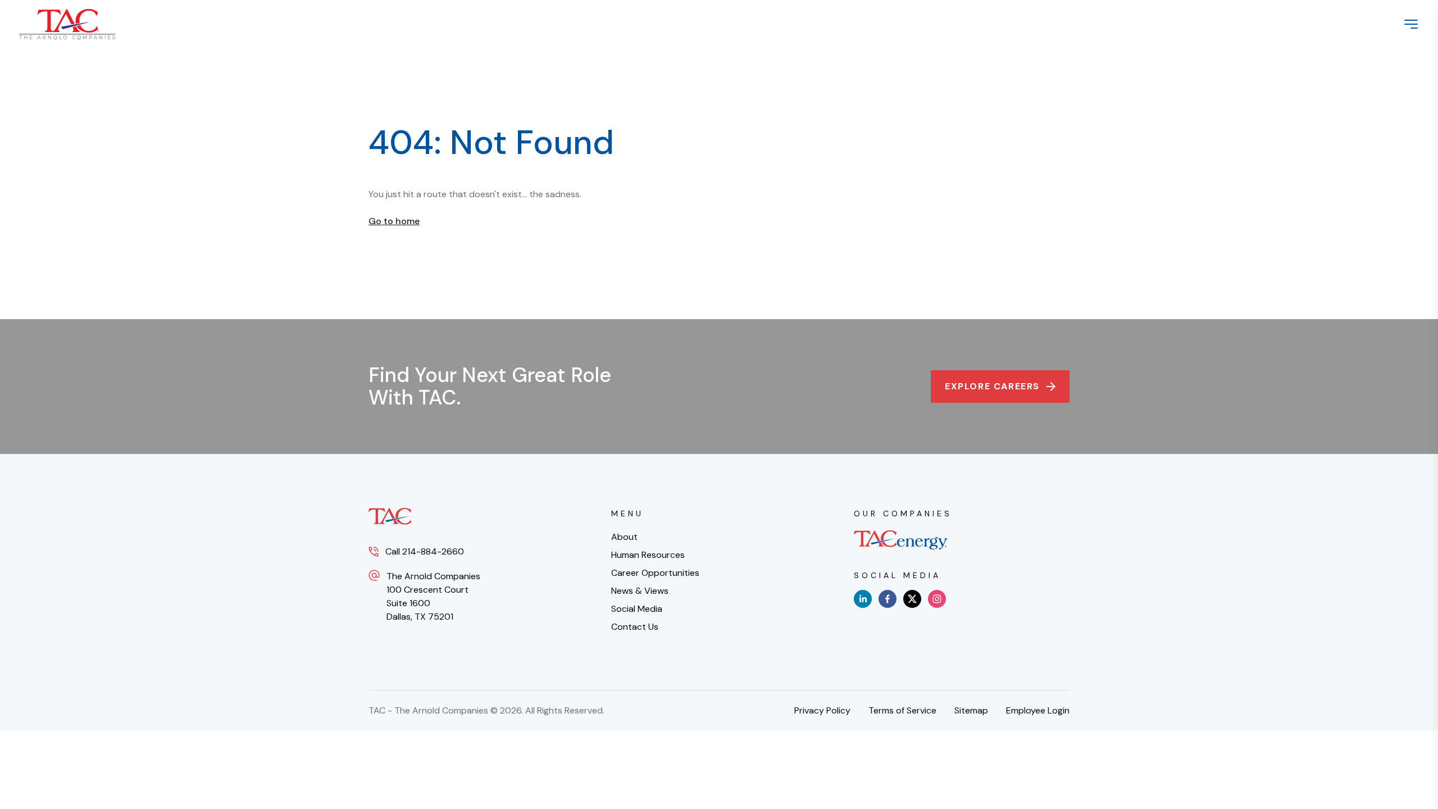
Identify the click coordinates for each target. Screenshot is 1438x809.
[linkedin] (863, 599)
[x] (912, 599)
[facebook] (888, 599)
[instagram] (937, 599)
